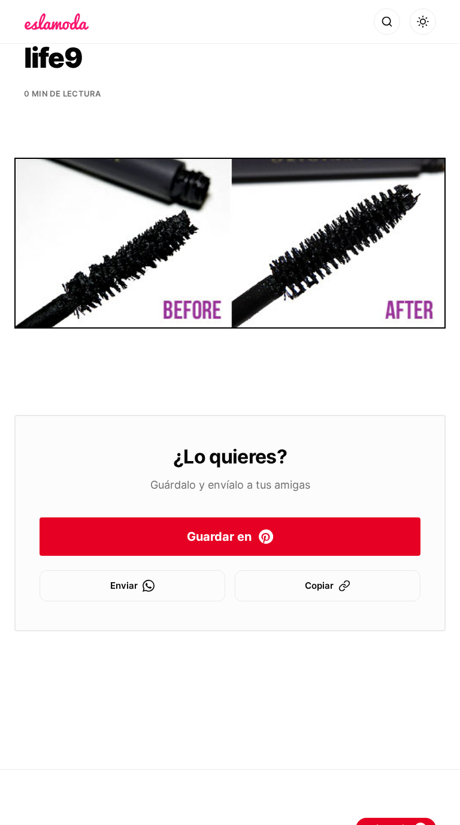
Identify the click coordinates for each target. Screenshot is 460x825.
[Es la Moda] (56, 22)
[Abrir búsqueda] (387, 21)
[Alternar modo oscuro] (423, 21)
